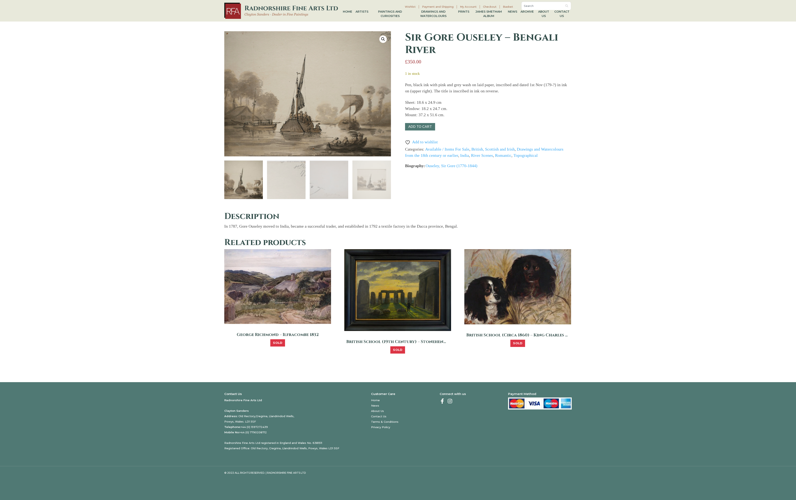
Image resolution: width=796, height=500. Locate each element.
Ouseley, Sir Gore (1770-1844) (451, 165)
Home (347, 11)
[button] (383, 39)
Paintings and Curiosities (390, 14)
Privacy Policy (380, 427)
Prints (463, 11)
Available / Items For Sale (447, 149)
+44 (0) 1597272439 (254, 427)
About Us (543, 14)
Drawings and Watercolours (433, 14)
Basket (508, 6)
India (464, 155)
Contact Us (561, 14)
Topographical (525, 155)
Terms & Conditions (384, 421)
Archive (527, 11)
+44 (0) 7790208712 (253, 432)
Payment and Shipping (438, 6)
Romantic (503, 155)
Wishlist (410, 6)
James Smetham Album (489, 14)
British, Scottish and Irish (493, 149)
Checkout (489, 6)
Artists (362, 11)
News (512, 11)
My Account (468, 6)
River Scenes (482, 155)
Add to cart (420, 126)
